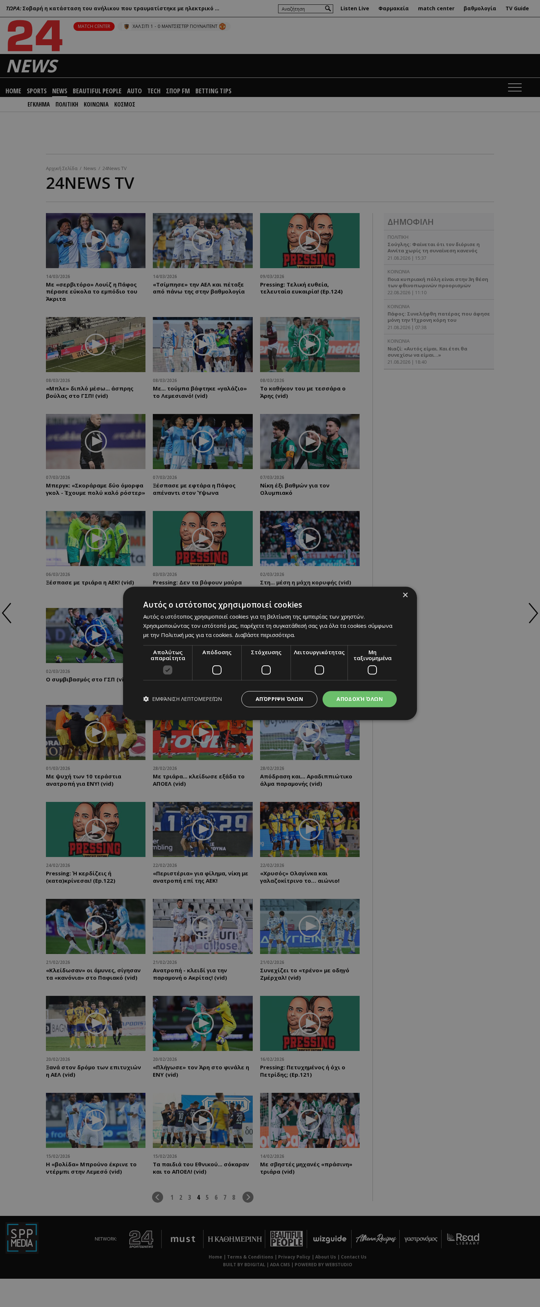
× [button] (405, 595)
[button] (182, 699)
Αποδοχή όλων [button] (359, 698)
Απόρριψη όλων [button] (279, 698)
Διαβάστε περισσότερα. (265, 634)
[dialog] (270, 653)
